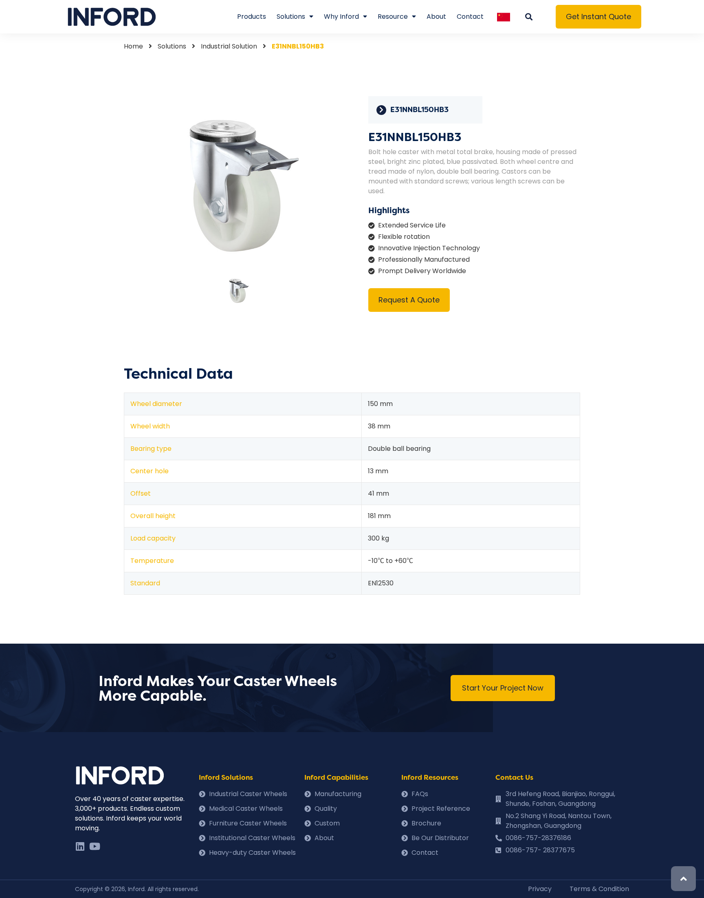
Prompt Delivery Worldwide (422, 271)
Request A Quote (409, 300)
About (436, 16)
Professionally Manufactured (424, 259)
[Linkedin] (80, 846)
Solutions (291, 16)
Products (251, 16)
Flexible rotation (404, 236)
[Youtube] (94, 846)
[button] (598, 17)
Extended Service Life (412, 225)
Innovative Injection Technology (429, 248)
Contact (470, 16)
